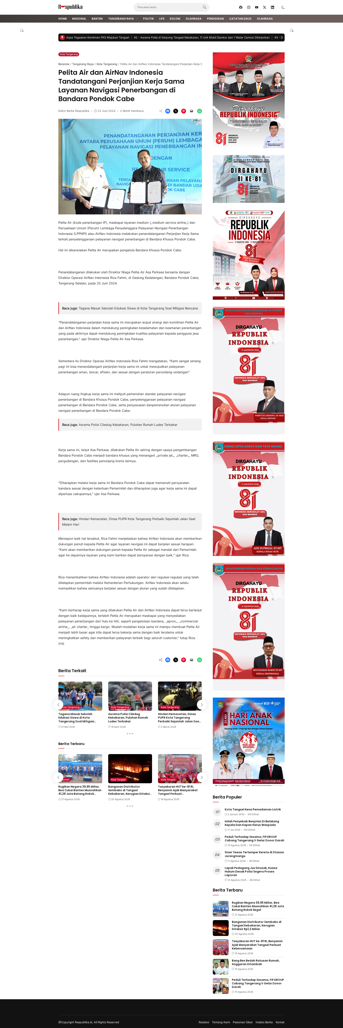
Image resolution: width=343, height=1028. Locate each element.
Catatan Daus (240, 19)
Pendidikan (215, 19)
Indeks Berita (264, 1022)
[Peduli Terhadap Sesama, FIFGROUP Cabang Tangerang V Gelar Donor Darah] (221, 991)
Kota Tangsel (118, 779)
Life (161, 19)
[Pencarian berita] (204, 7)
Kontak (280, 1022)
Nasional (79, 19)
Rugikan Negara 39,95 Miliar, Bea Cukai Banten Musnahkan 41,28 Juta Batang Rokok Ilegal (79, 792)
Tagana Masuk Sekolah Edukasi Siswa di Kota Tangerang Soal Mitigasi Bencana (138, 308)
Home (62, 19)
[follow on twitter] (264, 7)
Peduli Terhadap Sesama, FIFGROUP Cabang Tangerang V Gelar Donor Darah (254, 838)
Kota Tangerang (69, 54)
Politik (148, 19)
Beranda (63, 64)
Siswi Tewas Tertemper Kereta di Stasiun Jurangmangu (254, 854)
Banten (97, 19)
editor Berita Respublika (73, 110)
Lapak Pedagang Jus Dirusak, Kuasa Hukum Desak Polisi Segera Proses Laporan (251, 871)
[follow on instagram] (248, 7)
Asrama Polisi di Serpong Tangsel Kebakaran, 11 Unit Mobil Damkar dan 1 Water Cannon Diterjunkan (185, 37)
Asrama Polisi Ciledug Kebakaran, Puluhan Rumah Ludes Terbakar (128, 425)
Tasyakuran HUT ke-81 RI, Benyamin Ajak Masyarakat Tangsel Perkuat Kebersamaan (178, 792)
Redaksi (204, 1022)
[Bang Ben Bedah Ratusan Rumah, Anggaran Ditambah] (221, 972)
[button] (283, 7)
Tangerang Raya (121, 19)
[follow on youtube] (256, 7)
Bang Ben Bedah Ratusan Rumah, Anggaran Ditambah (256, 962)
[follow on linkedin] (272, 7)
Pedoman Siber (243, 1022)
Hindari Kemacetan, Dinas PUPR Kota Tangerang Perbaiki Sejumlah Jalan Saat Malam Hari (179, 719)
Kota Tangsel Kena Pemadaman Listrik (253, 809)
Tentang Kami (221, 1022)
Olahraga (193, 19)
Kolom (175, 19)
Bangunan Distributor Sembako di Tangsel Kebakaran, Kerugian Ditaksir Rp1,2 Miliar (129, 792)
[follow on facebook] (240, 7)
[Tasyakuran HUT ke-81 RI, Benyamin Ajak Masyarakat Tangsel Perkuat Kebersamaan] (180, 780)
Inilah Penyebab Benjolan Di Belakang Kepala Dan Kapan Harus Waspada (252, 823)
